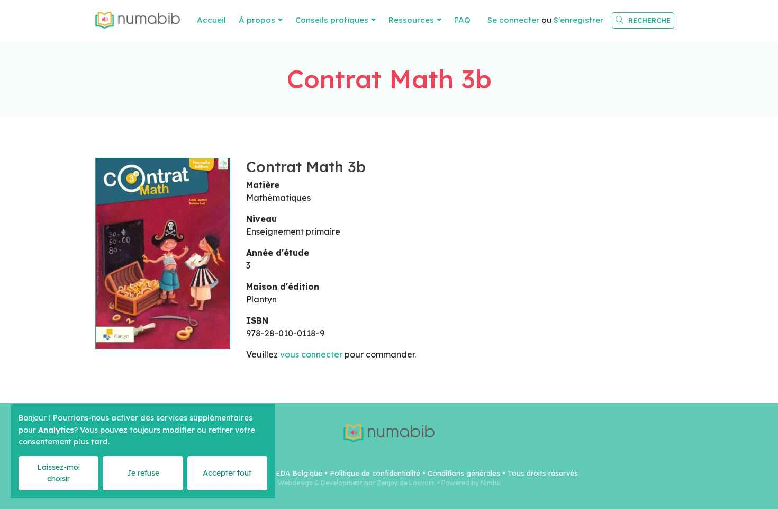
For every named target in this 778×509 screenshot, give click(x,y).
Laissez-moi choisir (58, 472)
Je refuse (142, 473)
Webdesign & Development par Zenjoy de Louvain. (357, 483)
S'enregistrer (578, 20)
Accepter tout (227, 473)
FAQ (462, 20)
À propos (257, 20)
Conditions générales (464, 473)
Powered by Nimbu (471, 483)
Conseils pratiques (331, 20)
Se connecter (513, 20)
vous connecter (311, 354)
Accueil (211, 20)
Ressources (411, 20)
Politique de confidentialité (375, 473)
